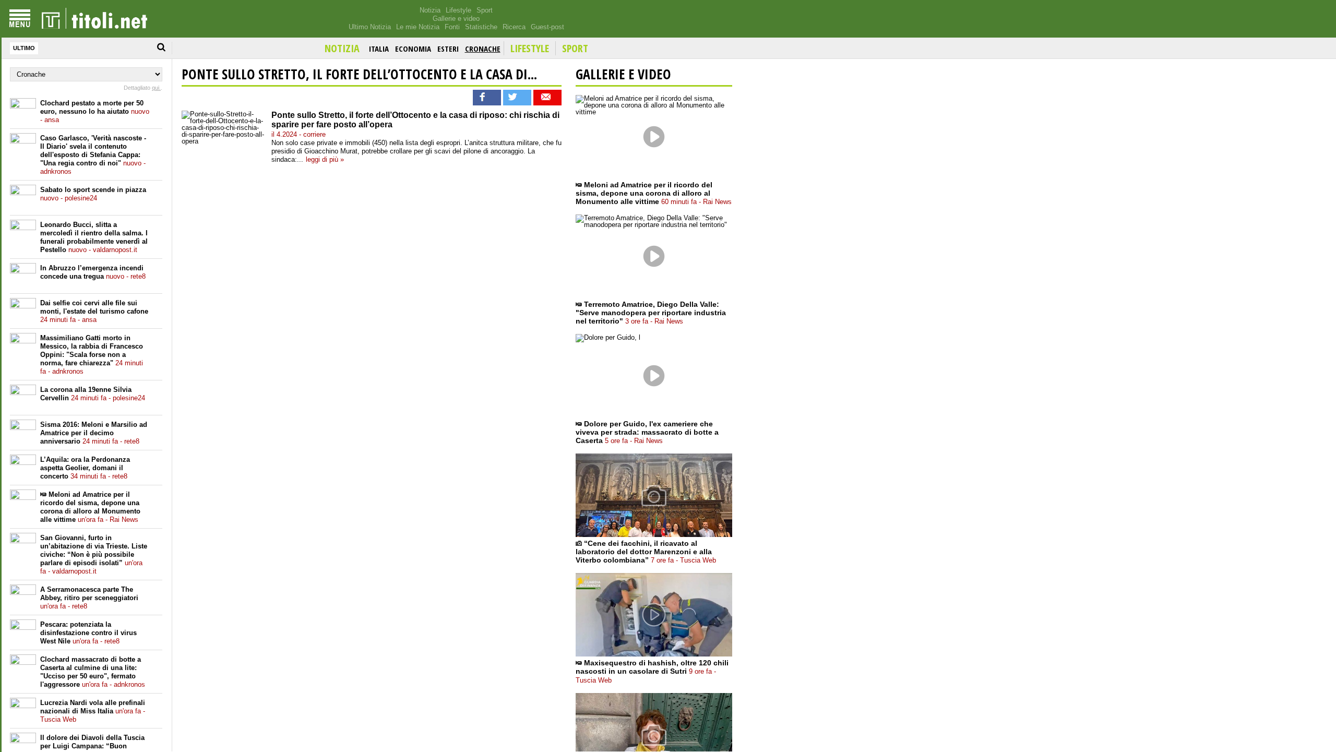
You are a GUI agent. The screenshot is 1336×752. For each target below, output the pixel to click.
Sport (484, 10)
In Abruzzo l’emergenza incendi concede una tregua (93, 272)
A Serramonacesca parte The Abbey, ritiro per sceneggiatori (89, 598)
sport (575, 48)
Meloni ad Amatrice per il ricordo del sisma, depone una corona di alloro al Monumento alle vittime (90, 507)
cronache (482, 48)
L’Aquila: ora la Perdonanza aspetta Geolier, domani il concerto (85, 468)
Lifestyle (458, 10)
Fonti (452, 27)
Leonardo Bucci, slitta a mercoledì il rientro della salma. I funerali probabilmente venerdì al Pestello (94, 237)
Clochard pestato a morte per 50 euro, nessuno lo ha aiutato (94, 111)
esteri (448, 48)
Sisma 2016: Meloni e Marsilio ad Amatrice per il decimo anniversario (93, 433)
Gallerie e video (456, 18)
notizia (342, 48)
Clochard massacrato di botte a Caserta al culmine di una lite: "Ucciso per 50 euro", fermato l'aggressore (92, 671)
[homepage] (94, 19)
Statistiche (481, 27)
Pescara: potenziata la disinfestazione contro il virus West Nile (88, 632)
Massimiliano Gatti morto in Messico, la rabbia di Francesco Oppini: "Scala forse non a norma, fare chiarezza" (91, 354)
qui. (156, 88)
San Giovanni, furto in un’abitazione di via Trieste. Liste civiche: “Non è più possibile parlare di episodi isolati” (93, 554)
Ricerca (514, 27)
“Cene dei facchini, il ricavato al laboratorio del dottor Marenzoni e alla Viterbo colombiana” (646, 551)
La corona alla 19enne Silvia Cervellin (92, 394)
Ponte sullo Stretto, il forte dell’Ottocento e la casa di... (359, 74)
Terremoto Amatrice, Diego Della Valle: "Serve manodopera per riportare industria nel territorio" (651, 312)
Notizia (430, 10)
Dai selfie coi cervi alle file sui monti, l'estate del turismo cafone (94, 311)
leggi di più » (325, 159)
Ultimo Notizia (370, 27)
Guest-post (547, 27)
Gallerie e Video (623, 74)
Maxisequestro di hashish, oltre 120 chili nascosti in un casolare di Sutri (652, 671)
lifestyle (529, 48)
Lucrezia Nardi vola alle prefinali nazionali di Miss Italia (92, 711)
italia (379, 48)
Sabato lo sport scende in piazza (93, 194)
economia (413, 48)
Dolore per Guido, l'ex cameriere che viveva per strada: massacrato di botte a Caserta (647, 432)
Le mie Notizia (417, 27)
